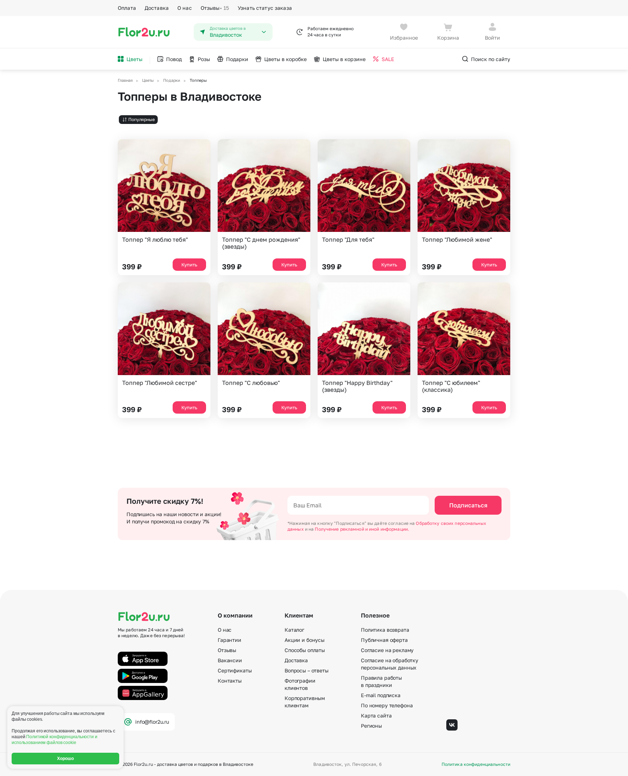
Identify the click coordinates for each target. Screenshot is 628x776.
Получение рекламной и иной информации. (362, 529)
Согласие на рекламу (387, 650)
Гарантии (229, 640)
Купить (189, 265)
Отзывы (215, 8)
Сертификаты (234, 670)
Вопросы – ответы (307, 670)
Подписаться (468, 505)
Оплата (127, 8)
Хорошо (65, 758)
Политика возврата (385, 630)
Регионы (371, 726)
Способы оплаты (305, 650)
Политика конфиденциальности (476, 764)
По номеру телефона (386, 705)
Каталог (294, 630)
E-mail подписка (380, 695)
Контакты (230, 681)
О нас (184, 8)
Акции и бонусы (305, 640)
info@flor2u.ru (152, 722)
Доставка (157, 8)
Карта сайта (376, 715)
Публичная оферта (384, 640)
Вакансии (230, 660)
